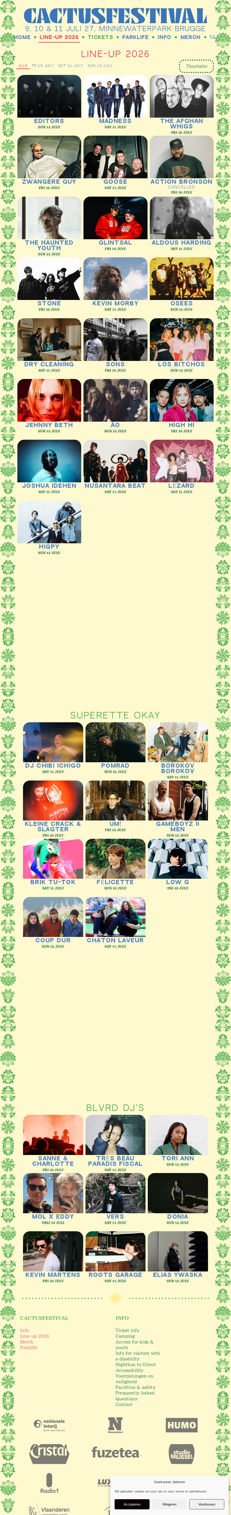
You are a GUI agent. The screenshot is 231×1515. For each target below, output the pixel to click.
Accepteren (132, 1504)
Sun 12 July (100, 65)
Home (22, 37)
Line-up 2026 (59, 37)
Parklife (135, 37)
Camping (125, 1336)
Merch (190, 37)
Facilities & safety (136, 1387)
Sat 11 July (70, 65)
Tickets (100, 37)
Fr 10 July (43, 65)
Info (164, 37)
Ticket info (127, 1330)
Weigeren (169, 1504)
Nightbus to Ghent (136, 1364)
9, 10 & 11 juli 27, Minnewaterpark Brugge (115, 29)
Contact (124, 1404)
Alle (23, 65)
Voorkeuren (206, 1504)
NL (213, 37)
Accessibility (130, 1370)
